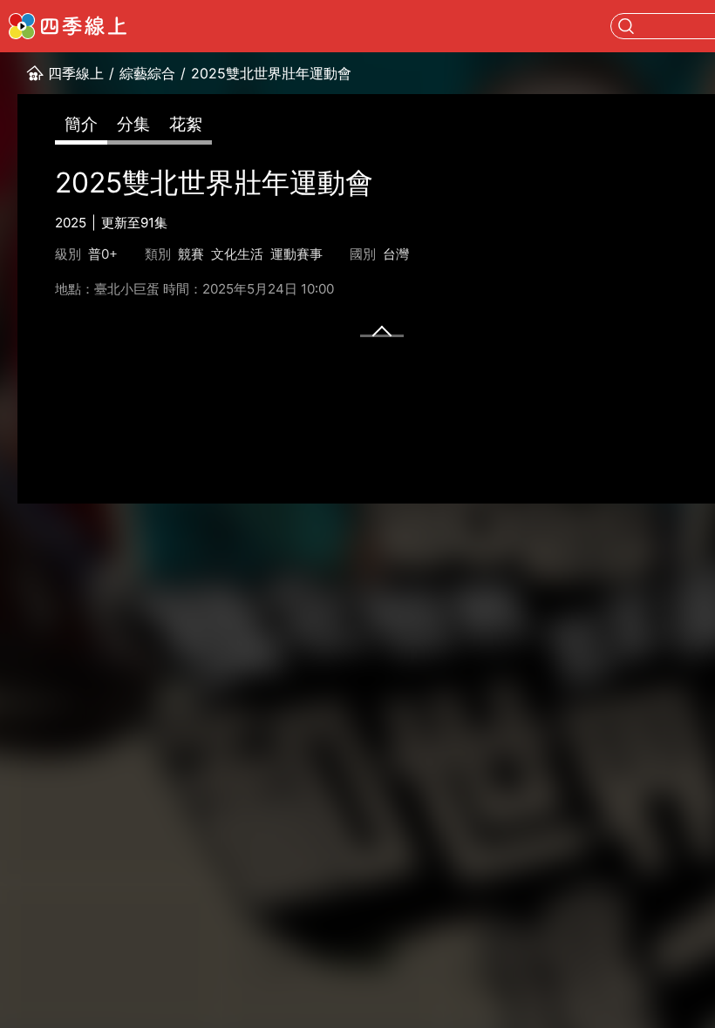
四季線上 (76, 73)
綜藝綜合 (147, 73)
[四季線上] (67, 26)
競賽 (191, 254)
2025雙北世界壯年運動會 (271, 73)
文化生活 (237, 254)
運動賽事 (296, 254)
